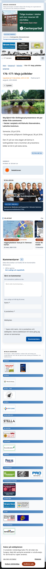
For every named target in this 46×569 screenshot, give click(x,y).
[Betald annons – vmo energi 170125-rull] (9, 505)
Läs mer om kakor (9, 559)
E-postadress (9, 311)
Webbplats (8, 320)
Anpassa (38, 559)
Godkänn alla (29, 564)
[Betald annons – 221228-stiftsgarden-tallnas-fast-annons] (9, 395)
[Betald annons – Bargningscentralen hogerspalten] (9, 435)
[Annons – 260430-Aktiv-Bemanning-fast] (37, 45)
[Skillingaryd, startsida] (23, 58)
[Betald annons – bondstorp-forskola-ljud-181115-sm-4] (23, 46)
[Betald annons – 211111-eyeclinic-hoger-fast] (9, 408)
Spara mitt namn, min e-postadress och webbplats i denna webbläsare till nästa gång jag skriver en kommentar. (22, 331)
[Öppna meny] (42, 58)
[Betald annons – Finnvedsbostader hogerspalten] (9, 448)
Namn (7, 303)
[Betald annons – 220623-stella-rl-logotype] (9, 422)
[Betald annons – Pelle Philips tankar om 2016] (9, 45)
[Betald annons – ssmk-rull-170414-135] (9, 518)
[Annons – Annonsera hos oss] (23, 368)
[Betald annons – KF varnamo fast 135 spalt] (23, 505)
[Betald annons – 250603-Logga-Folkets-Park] (9, 382)
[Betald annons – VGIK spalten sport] (23, 518)
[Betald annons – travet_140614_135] (23, 474)
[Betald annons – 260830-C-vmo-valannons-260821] (23, 21)
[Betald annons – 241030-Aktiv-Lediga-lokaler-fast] (9, 368)
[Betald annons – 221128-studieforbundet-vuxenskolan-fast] (9, 474)
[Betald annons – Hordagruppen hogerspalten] (9, 531)
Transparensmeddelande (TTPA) (12, 39)
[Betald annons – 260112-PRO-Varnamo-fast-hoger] (36, 474)
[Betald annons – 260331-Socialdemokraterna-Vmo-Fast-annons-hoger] (9, 488)
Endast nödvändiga (12, 564)
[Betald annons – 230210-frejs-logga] (9, 461)
